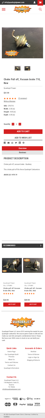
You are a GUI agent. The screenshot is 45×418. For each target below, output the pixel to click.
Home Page (12, 351)
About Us (11, 359)
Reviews (22, 152)
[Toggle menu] (3, 9)
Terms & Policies (33, 354)
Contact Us (11, 365)
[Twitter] (16, 143)
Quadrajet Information (11, 368)
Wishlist (33, 351)
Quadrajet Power (9, 283)
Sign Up (36, 357)
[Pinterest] (23, 143)
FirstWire (7, 416)
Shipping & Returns (33, 360)
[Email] (9, 143)
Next (41, 43)
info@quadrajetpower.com (14, 2)
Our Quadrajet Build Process (11, 356)
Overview (22, 148)
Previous (4, 43)
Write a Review (9, 101)
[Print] (12, 143)
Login (30, 357)
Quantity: (7, 124)
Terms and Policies (11, 362)
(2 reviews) (22, 98)
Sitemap (27, 414)
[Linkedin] (20, 143)
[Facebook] (5, 143)
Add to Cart (12, 304)
